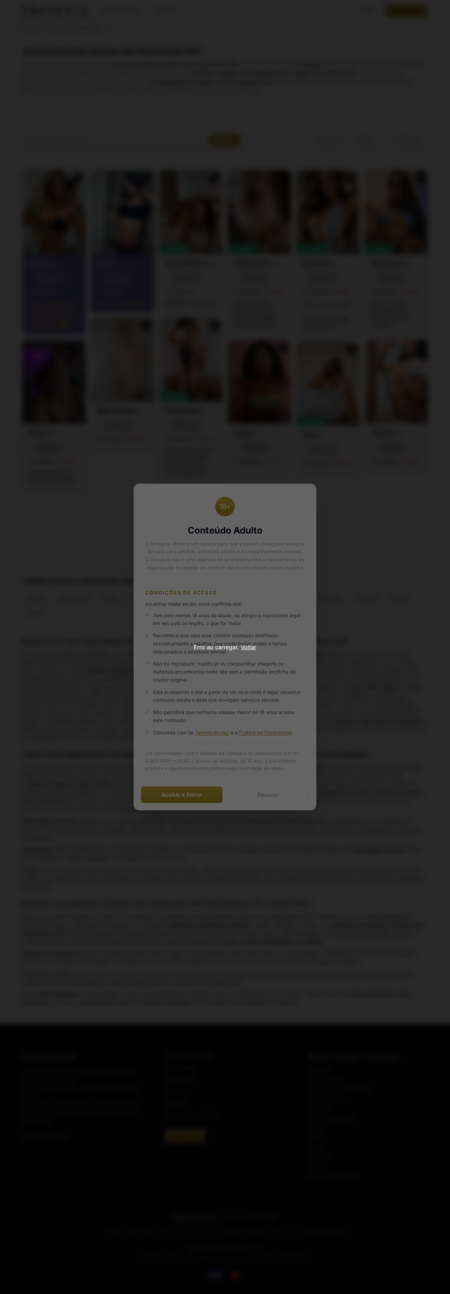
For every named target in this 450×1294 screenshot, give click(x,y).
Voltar (248, 647)
